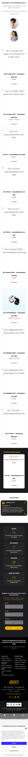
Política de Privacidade (18, 754)
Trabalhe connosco (19, 664)
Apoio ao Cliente (5, 658)
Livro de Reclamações (20, 668)
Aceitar (14, 743)
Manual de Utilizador (6, 665)
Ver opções (14, 84)
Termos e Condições (6, 671)
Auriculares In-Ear (14, 11)
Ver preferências (14, 750)
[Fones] (23, 715)
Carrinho (14, 716)
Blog (2, 673)
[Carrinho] (14, 715)
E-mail (6, 611)
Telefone (7, 619)
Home (4, 716)
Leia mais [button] (4, 513)
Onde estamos (18, 658)
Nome (6, 603)
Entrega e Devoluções (6, 660)
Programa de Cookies (8, 754)
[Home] (5, 715)
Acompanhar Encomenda (14, 14)
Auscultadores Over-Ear (6, 11)
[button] (26, 728)
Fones (23, 716)
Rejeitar (14, 747)
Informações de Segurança (5, 663)
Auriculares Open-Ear (22, 11)
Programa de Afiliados (20, 666)
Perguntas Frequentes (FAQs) (6, 668)
